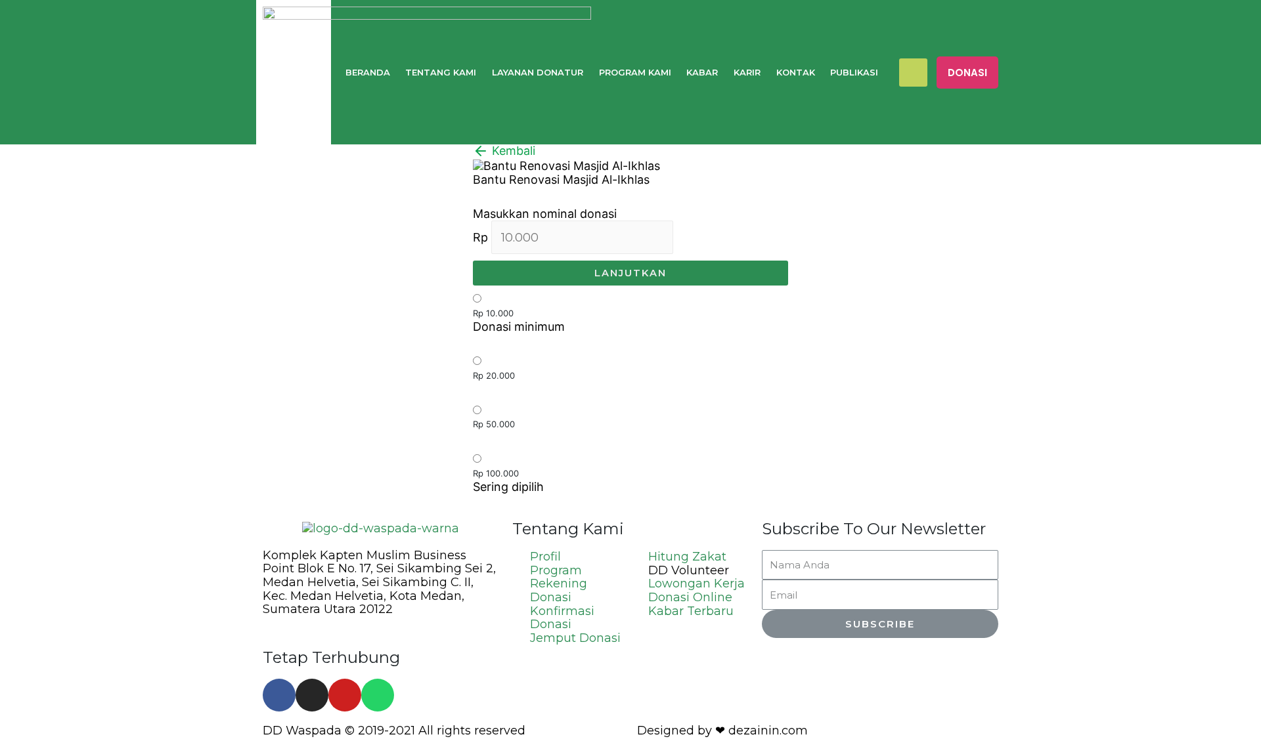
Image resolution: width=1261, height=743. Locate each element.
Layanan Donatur (537, 72)
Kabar (702, 72)
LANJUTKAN (630, 273)
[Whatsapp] (377, 695)
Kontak (795, 72)
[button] (967, 72)
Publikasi (854, 72)
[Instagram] (312, 695)
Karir (747, 72)
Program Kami (635, 72)
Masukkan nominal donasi (545, 214)
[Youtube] (344, 695)
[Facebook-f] (279, 695)
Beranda (367, 72)
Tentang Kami (440, 72)
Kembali (512, 151)
